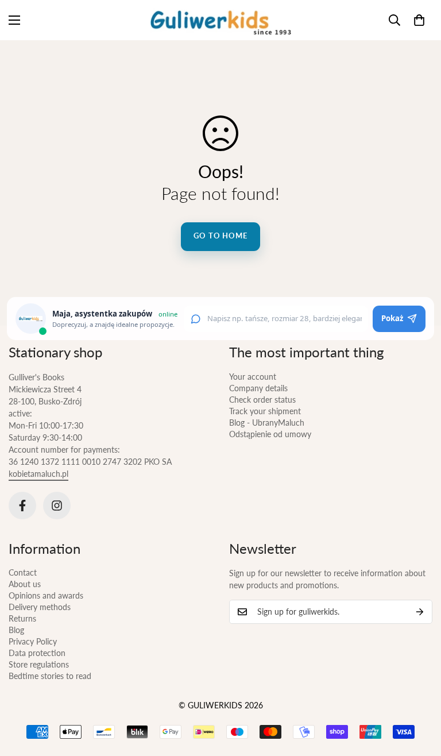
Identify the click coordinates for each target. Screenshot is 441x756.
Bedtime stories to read (50, 676)
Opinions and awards (46, 595)
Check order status (262, 399)
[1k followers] (57, 505)
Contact (23, 572)
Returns (22, 618)
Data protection (37, 653)
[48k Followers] (22, 505)
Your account (252, 376)
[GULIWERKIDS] (220, 20)
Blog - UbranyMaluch (266, 422)
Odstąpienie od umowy (270, 434)
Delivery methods (40, 607)
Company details (258, 388)
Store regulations (39, 664)
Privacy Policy (33, 641)
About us (25, 584)
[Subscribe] (419, 612)
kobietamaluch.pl (38, 474)
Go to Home (220, 235)
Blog (16, 630)
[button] (419, 20)
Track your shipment (265, 411)
